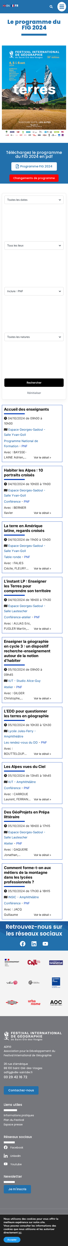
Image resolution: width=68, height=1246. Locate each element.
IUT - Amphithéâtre (22, 782)
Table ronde (12, 557)
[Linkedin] (34, 944)
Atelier (8, 687)
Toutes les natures (18, 336)
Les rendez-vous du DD (21, 742)
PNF (24, 446)
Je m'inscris (17, 1189)
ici (20, 1232)
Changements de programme (34, 178)
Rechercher (34, 382)
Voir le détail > (42, 457)
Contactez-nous (21, 1090)
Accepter (12, 1239)
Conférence (12, 501)
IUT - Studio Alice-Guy (24, 681)
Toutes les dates (17, 199)
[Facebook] (23, 944)
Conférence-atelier (17, 617)
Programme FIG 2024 (36, 166)
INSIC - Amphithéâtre (23, 897)
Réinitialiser (34, 392)
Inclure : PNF (15, 291)
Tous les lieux (15, 245)
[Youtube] (45, 944)
